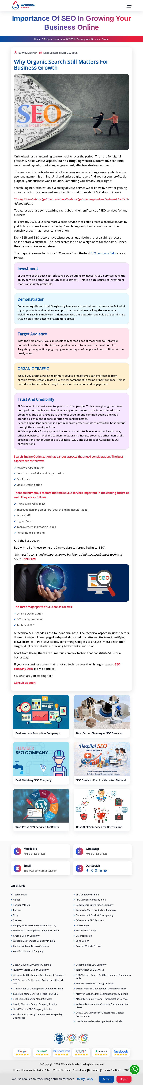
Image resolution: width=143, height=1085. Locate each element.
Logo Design (82, 940)
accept (107, 1079)
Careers (17, 909)
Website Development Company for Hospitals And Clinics (102, 1006)
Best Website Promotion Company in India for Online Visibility (38, 734)
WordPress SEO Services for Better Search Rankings (37, 828)
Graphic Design (84, 935)
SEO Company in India (87, 894)
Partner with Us (21, 904)
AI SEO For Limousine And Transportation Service (102, 998)
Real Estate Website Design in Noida (95, 983)
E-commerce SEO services (90, 920)
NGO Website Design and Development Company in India (103, 976)
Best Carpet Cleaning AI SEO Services (99, 733)
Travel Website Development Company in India (38, 988)
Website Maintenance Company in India (34, 940)
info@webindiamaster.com (40, 870)
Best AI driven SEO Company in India (32, 964)
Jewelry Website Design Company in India (35, 1004)
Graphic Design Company (26, 935)
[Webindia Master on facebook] (120, 1051)
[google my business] (22, 1051)
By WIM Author (27, 52)
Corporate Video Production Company (96, 909)
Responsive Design (86, 930)
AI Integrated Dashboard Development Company (39, 975)
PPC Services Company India (91, 899)
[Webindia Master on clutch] (81, 1051)
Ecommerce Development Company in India (36, 930)
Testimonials (20, 894)
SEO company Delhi (103, 253)
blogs (47, 39)
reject (124, 1079)
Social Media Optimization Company (95, 904)
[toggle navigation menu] (129, 5)
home (37, 39)
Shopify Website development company (34, 925)
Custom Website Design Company (31, 946)
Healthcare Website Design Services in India (99, 1021)
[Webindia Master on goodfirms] (61, 1051)
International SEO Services (90, 969)
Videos (16, 899)
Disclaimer (93, 1070)
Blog (15, 915)
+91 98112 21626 (34, 853)
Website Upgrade (61, 1070)
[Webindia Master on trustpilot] (101, 1051)
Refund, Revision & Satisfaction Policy (31, 1070)
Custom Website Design (88, 946)
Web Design (82, 925)
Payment (17, 920)
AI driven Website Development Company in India (102, 993)
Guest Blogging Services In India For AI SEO (35, 993)
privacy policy (84, 1079)
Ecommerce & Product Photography (95, 915)
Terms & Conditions (111, 1070)
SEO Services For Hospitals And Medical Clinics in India (101, 781)
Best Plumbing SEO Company (34, 780)
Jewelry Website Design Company (31, 969)
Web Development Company (28, 951)
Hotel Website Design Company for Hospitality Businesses (37, 1016)
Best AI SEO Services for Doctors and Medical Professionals (99, 828)
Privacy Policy (79, 1070)
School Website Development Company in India (101, 988)
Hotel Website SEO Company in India (32, 1009)
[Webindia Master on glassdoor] (41, 1051)
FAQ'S (127, 1070)
